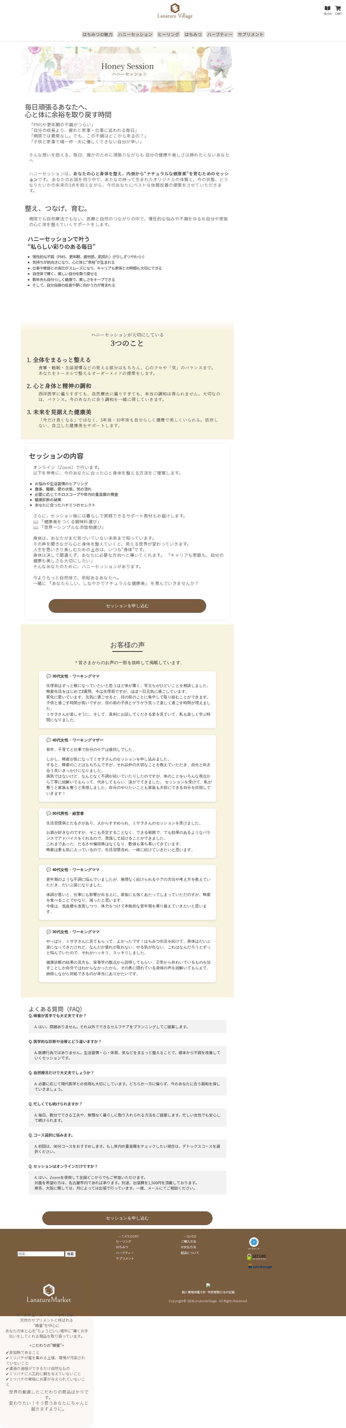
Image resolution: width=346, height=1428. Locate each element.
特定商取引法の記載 (221, 1292)
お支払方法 (188, 1247)
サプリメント (251, 34)
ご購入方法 (188, 1241)
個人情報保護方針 (194, 1292)
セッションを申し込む (127, 605)
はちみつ (193, 34)
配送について (190, 1252)
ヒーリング (168, 34)
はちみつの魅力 (98, 34)
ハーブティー (220, 34)
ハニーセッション (135, 34)
